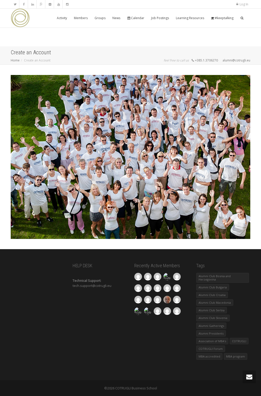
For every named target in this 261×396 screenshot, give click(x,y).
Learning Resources (190, 18)
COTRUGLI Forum (211, 349)
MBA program (235, 356)
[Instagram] (67, 4)
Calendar (137, 18)
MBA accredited (209, 356)
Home (15, 60)
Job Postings (160, 18)
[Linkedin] (32, 4)
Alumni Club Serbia (212, 310)
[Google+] (41, 4)
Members (81, 18)
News (116, 18)
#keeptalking (223, 18)
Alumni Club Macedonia (215, 302)
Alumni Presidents (211, 333)
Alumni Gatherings (211, 326)
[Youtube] (58, 4)
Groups (100, 18)
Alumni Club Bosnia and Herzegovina (215, 277)
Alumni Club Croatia (212, 295)
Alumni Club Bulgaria (213, 287)
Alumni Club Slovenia (213, 318)
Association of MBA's (212, 341)
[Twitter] (15, 4)
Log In (244, 4)
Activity (62, 18)
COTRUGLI (239, 341)
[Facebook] (24, 4)
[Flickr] (50, 4)
